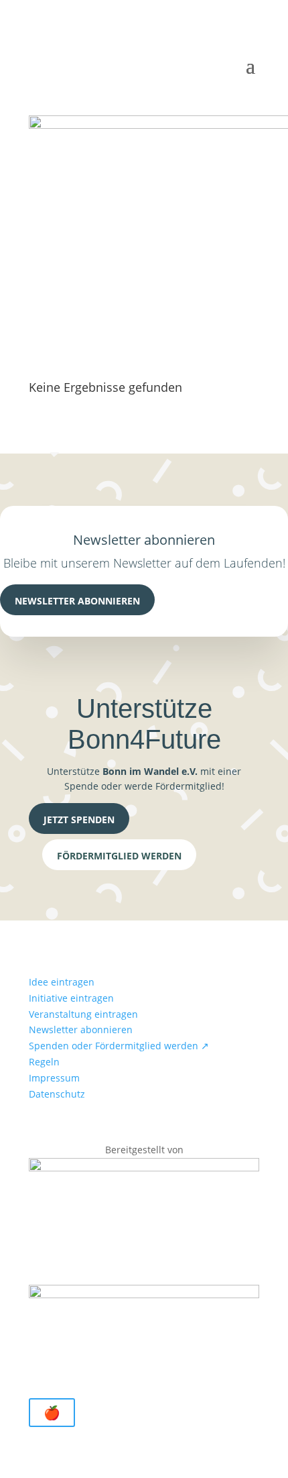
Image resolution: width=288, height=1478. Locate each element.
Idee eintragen (61, 981)
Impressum (54, 1077)
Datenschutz (57, 1094)
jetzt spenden (79, 819)
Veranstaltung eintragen (83, 1014)
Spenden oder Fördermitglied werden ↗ (119, 1045)
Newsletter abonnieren (77, 600)
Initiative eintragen (71, 998)
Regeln (44, 1061)
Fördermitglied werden (119, 855)
